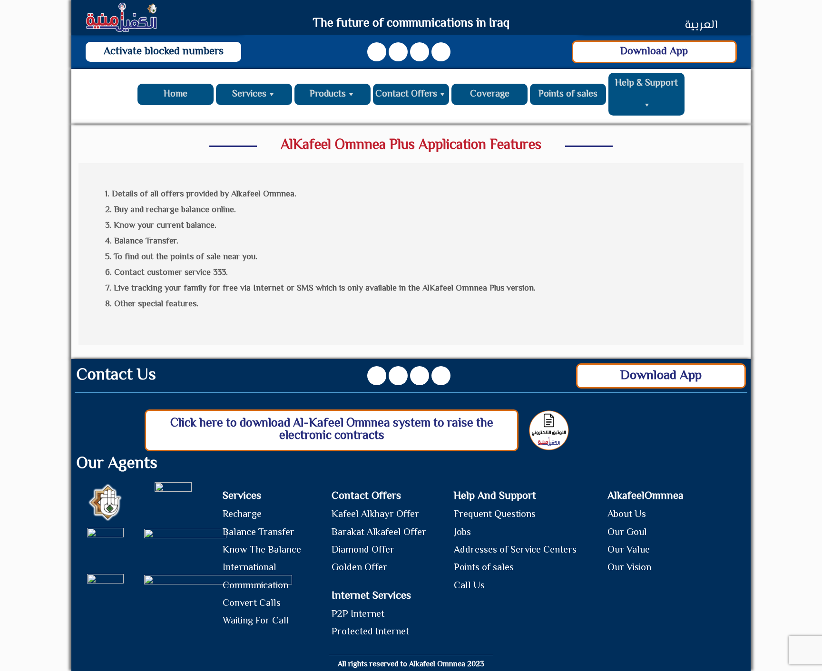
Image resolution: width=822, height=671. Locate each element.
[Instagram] (419, 51)
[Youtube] (398, 51)
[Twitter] (440, 51)
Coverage (489, 94)
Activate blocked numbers (164, 51)
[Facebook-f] (376, 51)
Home (175, 94)
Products (328, 94)
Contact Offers (406, 94)
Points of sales (567, 94)
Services (249, 94)
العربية (701, 25)
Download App (654, 51)
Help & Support (646, 83)
